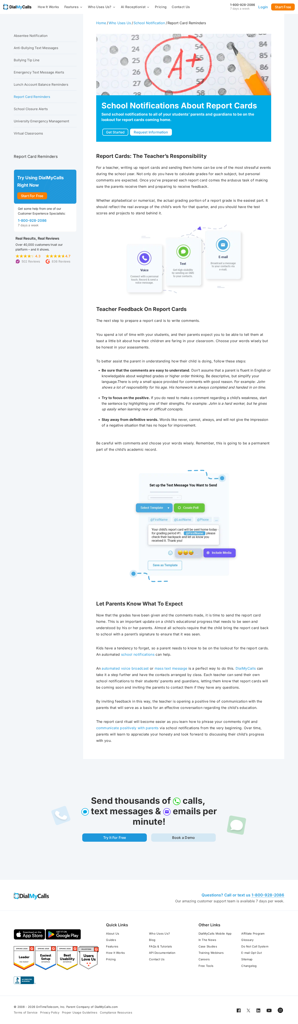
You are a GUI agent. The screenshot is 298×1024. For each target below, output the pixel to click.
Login (263, 7)
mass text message (171, 668)
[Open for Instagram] (280, 1010)
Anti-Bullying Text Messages (36, 48)
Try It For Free (114, 837)
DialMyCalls (246, 668)
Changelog (249, 966)
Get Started (115, 132)
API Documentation (162, 952)
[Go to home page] (17, 6)
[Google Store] (63, 934)
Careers (204, 959)
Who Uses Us (120, 23)
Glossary (247, 940)
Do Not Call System (254, 946)
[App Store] (29, 934)
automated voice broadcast (125, 668)
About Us (112, 933)
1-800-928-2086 (242, 5)
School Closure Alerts (31, 109)
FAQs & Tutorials (160, 946)
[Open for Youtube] (269, 1010)
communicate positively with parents (127, 728)
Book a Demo (183, 837)
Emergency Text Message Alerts (39, 72)
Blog (152, 940)
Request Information (151, 132)
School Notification (149, 23)
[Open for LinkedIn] (258, 1010)
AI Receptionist (133, 7)
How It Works (48, 7)
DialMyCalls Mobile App (215, 933)
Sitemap (246, 959)
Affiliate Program (252, 933)
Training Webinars (211, 952)
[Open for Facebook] (239, 1010)
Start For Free (32, 196)
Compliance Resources (116, 1012)
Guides (111, 940)
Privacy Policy (49, 1012)
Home (101, 23)
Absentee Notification (31, 36)
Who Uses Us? (99, 7)
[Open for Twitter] (248, 1010)
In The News (207, 940)
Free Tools (206, 966)
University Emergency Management (41, 121)
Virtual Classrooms (28, 133)
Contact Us (181, 7)
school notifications (137, 654)
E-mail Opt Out (251, 952)
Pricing (160, 7)
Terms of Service (26, 1012)
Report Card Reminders (32, 97)
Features (71, 7)
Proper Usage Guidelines (79, 1012)
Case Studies (208, 946)
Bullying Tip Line (26, 60)
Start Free (283, 7)
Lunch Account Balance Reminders (41, 84)
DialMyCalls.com (106, 1007)
